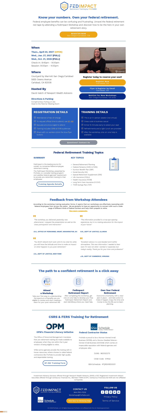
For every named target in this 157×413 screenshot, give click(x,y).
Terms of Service (110, 400)
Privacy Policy (110, 396)
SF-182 (70, 121)
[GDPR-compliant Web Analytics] (3, 412)
